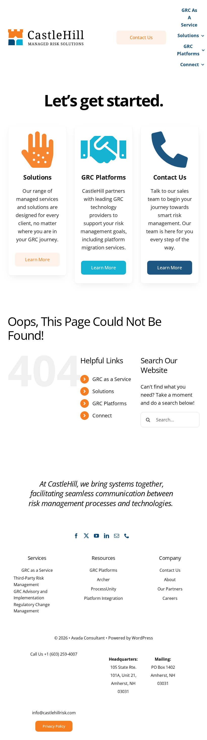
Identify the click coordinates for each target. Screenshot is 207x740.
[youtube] (96, 535)
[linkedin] (106, 535)
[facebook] (76, 535)
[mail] (116, 535)
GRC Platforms (109, 403)
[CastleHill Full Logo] (46, 31)
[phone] (126, 535)
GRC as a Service (111, 379)
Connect (102, 415)
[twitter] (86, 535)
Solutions (103, 391)
